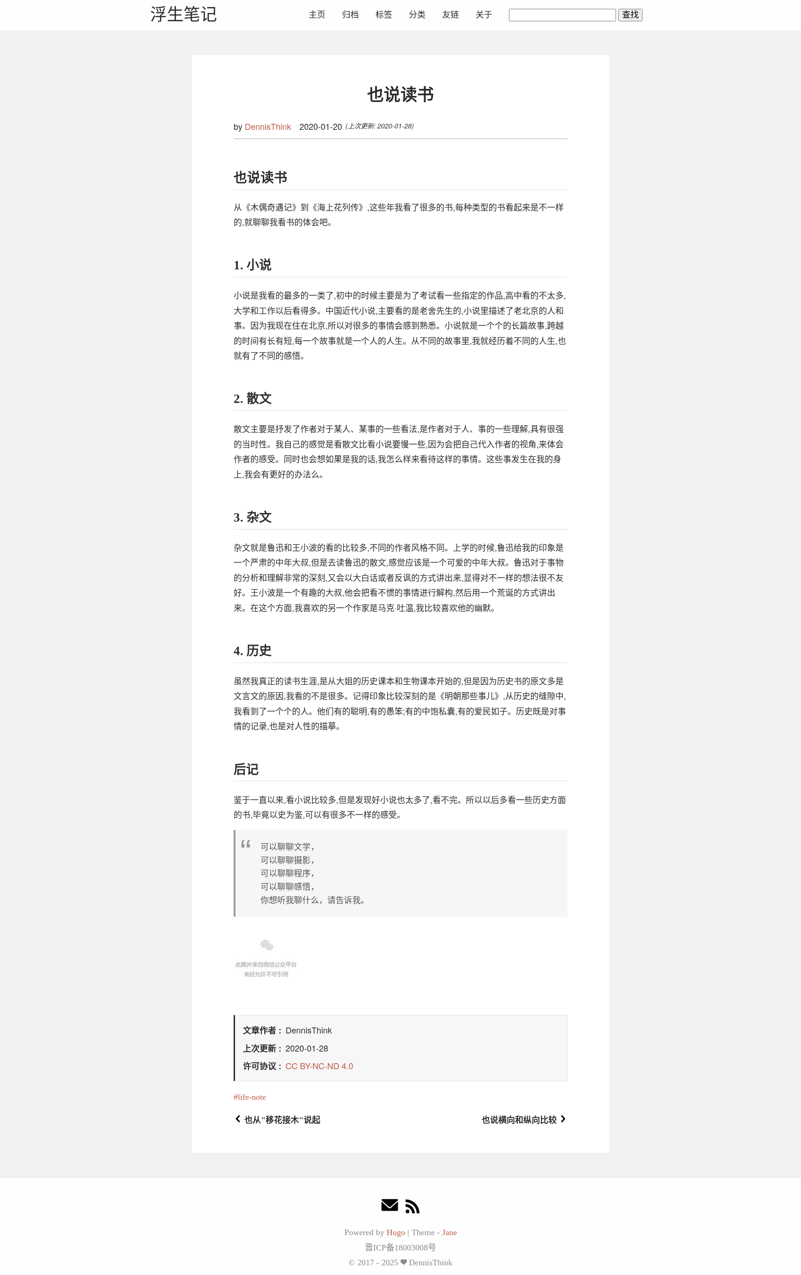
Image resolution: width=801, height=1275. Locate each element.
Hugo (396, 1232)
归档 (350, 14)
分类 (417, 14)
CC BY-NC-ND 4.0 (319, 1065)
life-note (252, 1097)
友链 (450, 14)
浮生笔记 (183, 14)
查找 (630, 14)
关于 (484, 14)
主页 (317, 14)
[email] (389, 1207)
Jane (449, 1232)
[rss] (413, 1207)
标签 (383, 14)
